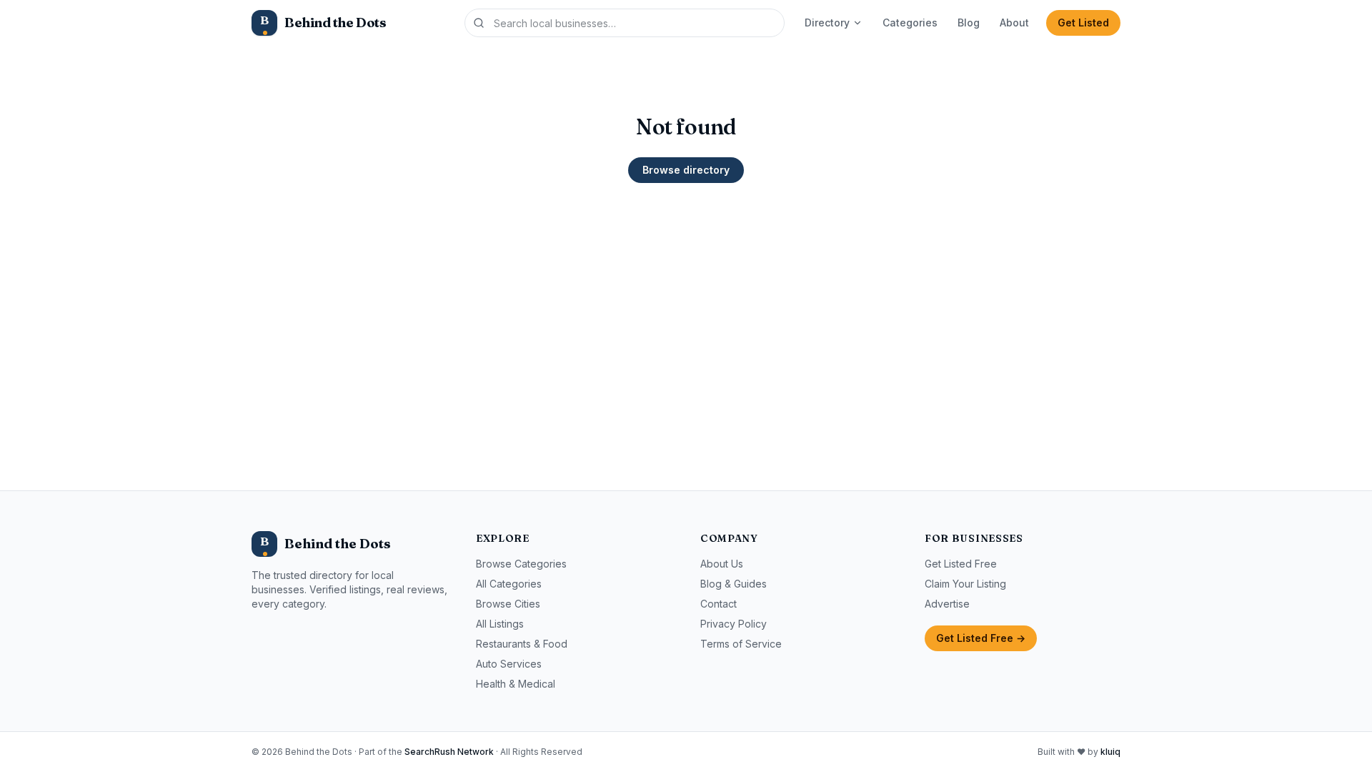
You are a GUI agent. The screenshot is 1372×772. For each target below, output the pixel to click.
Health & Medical (515, 684)
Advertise (947, 604)
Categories (910, 22)
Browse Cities (508, 604)
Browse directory (686, 170)
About (1014, 22)
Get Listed (1083, 22)
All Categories (509, 584)
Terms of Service (741, 644)
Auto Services (509, 664)
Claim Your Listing (965, 584)
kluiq (1110, 751)
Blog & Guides (733, 584)
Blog (969, 22)
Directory (827, 22)
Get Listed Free (961, 564)
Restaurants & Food (521, 644)
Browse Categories (521, 564)
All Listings (500, 624)
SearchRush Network (449, 751)
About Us (721, 564)
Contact (718, 604)
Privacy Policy (733, 624)
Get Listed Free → (980, 638)
